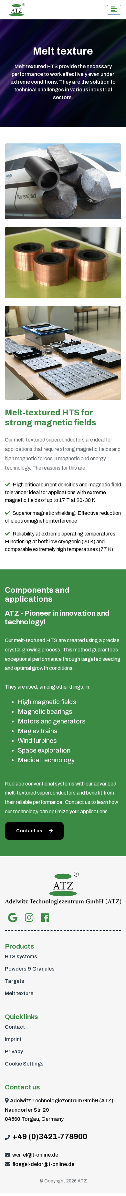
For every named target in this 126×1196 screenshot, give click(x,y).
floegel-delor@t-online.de (43, 1164)
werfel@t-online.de (35, 1155)
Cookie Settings (24, 1063)
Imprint (13, 1039)
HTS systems (21, 956)
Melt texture (19, 993)
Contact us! (30, 830)
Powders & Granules (30, 969)
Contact (15, 1027)
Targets (14, 981)
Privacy (14, 1051)
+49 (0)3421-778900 (49, 1136)
